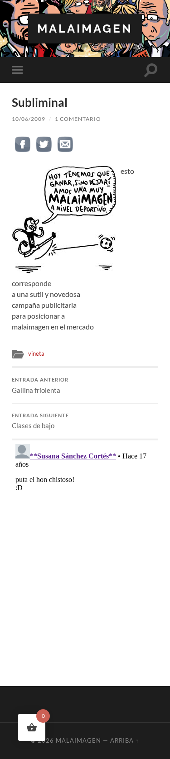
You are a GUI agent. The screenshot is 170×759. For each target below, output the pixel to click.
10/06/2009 (28, 118)
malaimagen (85, 28)
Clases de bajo (40, 421)
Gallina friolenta (40, 385)
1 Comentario (78, 118)
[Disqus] (85, 553)
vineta (36, 353)
